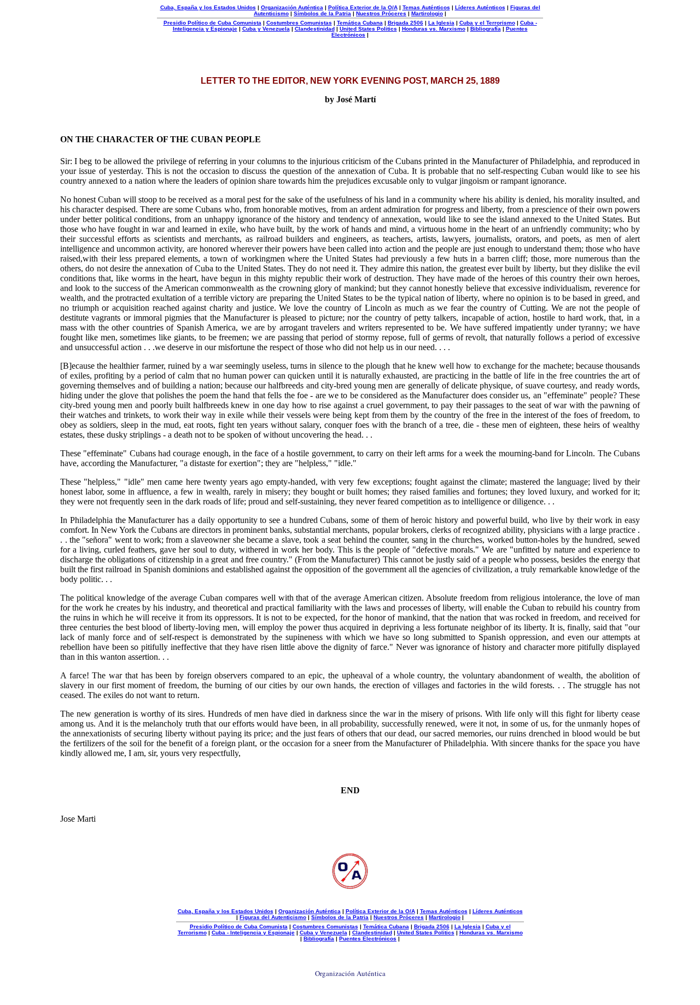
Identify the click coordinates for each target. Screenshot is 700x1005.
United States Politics (368, 29)
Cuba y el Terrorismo (487, 23)
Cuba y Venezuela (266, 29)
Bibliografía (485, 29)
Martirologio (427, 13)
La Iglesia (441, 23)
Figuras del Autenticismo (273, 917)
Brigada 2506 (405, 23)
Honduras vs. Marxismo (433, 29)
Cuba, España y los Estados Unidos (208, 7)
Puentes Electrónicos (367, 939)
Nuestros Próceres (381, 13)
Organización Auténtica (292, 7)
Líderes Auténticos (480, 7)
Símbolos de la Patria (322, 13)
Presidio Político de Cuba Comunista (212, 23)
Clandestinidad (315, 29)
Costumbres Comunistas (299, 23)
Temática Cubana (360, 23)
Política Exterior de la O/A (363, 7)
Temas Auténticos (426, 7)
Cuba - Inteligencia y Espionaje (253, 933)
